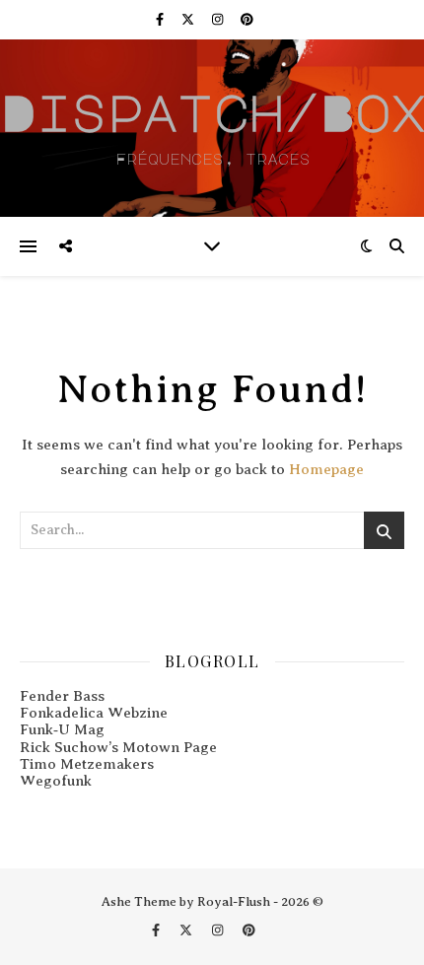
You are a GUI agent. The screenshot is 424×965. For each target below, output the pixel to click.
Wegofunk (56, 781)
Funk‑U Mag (62, 729)
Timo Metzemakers (87, 764)
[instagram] (219, 19)
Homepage (326, 469)
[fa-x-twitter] (189, 19)
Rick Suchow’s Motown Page (118, 747)
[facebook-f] (161, 19)
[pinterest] (247, 19)
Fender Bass (62, 696)
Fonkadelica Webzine (94, 713)
